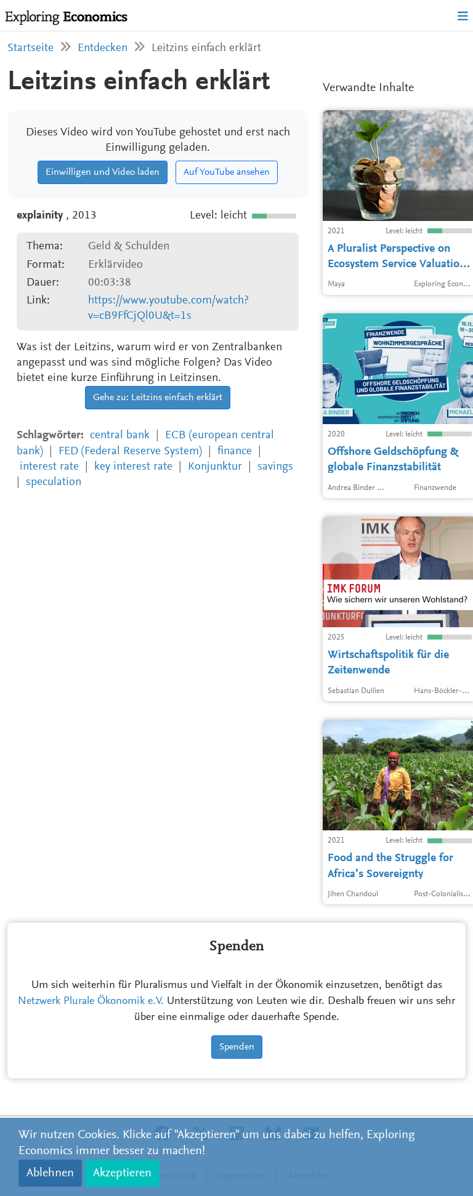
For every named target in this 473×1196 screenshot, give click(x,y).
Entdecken (102, 48)
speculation (53, 482)
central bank (120, 435)
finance (234, 451)
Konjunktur (215, 467)
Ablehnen (50, 1173)
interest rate (49, 467)
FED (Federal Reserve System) (130, 451)
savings (275, 467)
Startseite (30, 48)
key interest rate (133, 467)
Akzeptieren (122, 1173)
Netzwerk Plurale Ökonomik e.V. (91, 1001)
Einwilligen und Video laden (103, 172)
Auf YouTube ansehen (227, 172)
